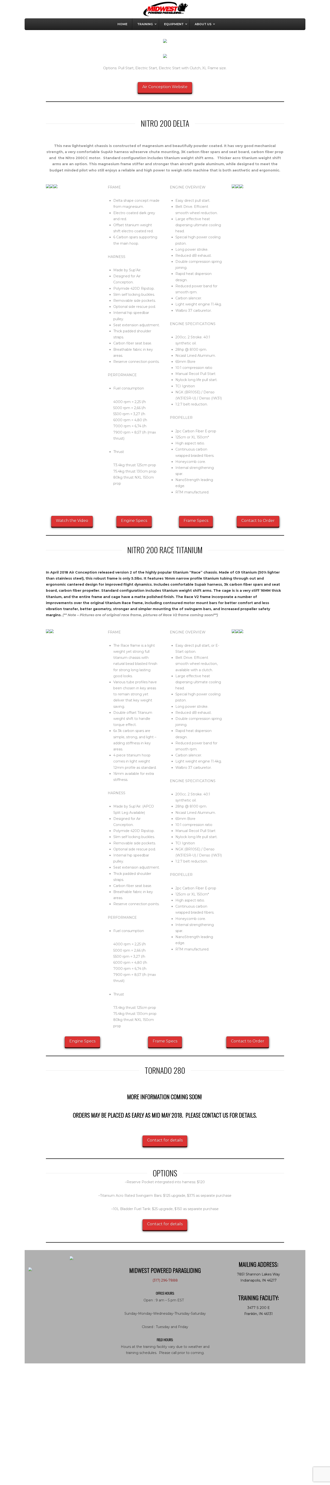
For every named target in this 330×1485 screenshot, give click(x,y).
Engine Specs (134, 520)
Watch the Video (72, 520)
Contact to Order (258, 520)
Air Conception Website (164, 87)
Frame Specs (196, 520)
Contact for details (165, 1140)
